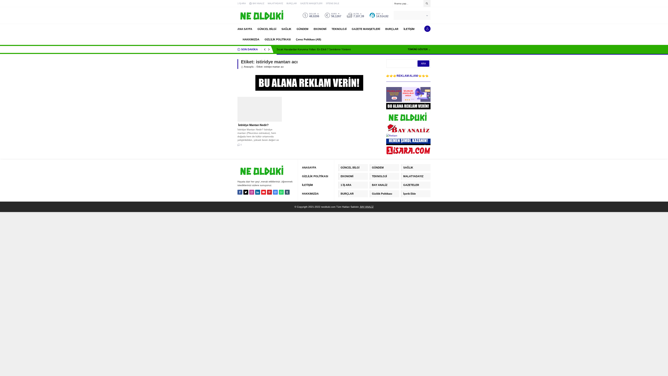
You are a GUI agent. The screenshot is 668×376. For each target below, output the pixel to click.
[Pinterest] (269, 192)
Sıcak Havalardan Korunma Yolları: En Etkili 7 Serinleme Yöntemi (314, 49)
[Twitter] (245, 192)
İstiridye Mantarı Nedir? (253, 125)
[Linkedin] (257, 192)
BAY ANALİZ (366, 206)
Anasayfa (248, 66)
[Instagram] (251, 192)
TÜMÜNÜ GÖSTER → (419, 49)
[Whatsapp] (281, 192)
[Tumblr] (287, 192)
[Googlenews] (275, 192)
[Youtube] (263, 192)
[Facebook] (239, 192)
